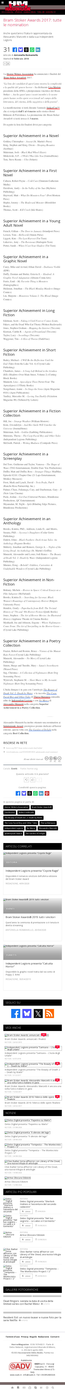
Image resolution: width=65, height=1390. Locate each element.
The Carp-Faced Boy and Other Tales (21, 823)
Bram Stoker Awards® (15, 77)
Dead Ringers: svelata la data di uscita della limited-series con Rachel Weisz (28, 1302)
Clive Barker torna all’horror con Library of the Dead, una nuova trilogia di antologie (31, 1168)
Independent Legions (22, 700)
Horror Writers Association (20, 73)
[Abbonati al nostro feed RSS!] (49, 1013)
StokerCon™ (53, 107)
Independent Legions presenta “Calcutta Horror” (29, 965)
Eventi (14, 768)
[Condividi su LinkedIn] (38, 49)
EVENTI (10, 908)
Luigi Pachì (50, 12)
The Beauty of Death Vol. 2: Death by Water (23, 817)
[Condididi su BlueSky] (20, 49)
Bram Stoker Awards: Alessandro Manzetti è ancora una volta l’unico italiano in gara (33, 1087)
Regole (33, 1336)
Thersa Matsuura (42, 696)
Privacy (24, 1336)
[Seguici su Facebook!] (16, 1013)
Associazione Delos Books (30, 1352)
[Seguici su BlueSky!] (27, 1013)
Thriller (40, 12)
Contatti (55, 1336)
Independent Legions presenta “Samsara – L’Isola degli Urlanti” (32, 1054)
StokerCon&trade (26, 812)
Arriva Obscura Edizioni (16, 1181)
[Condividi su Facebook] (14, 49)
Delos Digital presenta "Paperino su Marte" (26, 1124)
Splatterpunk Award (13, 726)
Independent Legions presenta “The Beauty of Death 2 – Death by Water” (32, 1071)
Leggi (28, 1211)
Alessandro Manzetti (13, 704)
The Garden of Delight (40, 729)
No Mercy (44, 700)
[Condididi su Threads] (26, 49)
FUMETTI (11, 955)
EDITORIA (11, 862)
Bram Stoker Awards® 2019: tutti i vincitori (30, 917)
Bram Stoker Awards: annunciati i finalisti (25, 1039)
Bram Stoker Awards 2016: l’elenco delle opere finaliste (32, 1102)
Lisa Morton (54, 87)
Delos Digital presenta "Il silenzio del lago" (26, 1136)
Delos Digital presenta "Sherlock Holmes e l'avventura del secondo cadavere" (38, 1204)
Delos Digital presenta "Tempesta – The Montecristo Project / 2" (31, 1151)
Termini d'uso (13, 1336)
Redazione (43, 1336)
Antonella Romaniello (26, 55)
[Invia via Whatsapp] (32, 49)
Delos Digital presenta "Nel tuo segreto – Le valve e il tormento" (37, 1219)
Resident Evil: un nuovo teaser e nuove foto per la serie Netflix (32, 1319)
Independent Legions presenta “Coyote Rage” (32, 870)
